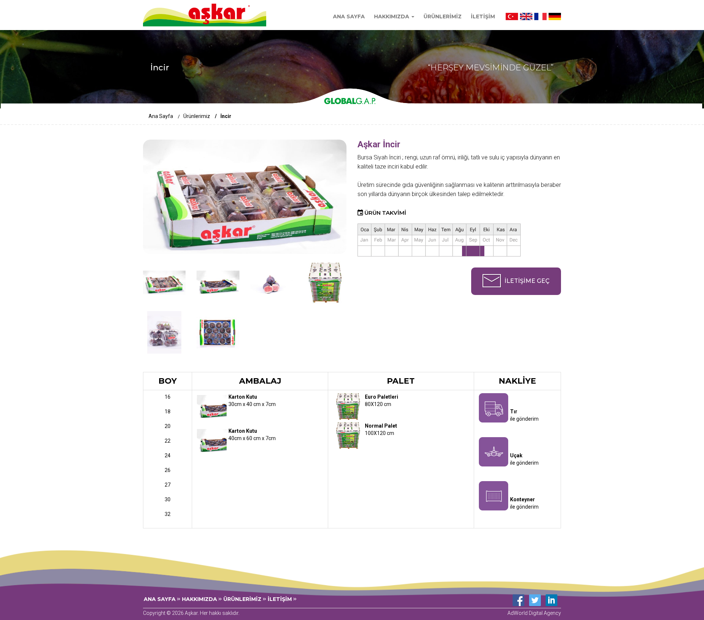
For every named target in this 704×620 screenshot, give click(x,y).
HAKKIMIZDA (200, 599)
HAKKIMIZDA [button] (392, 16)
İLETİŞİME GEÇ (527, 280)
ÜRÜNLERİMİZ (442, 16)
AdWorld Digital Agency (534, 613)
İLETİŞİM (483, 16)
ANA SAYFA (349, 16)
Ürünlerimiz (196, 116)
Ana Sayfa (160, 116)
